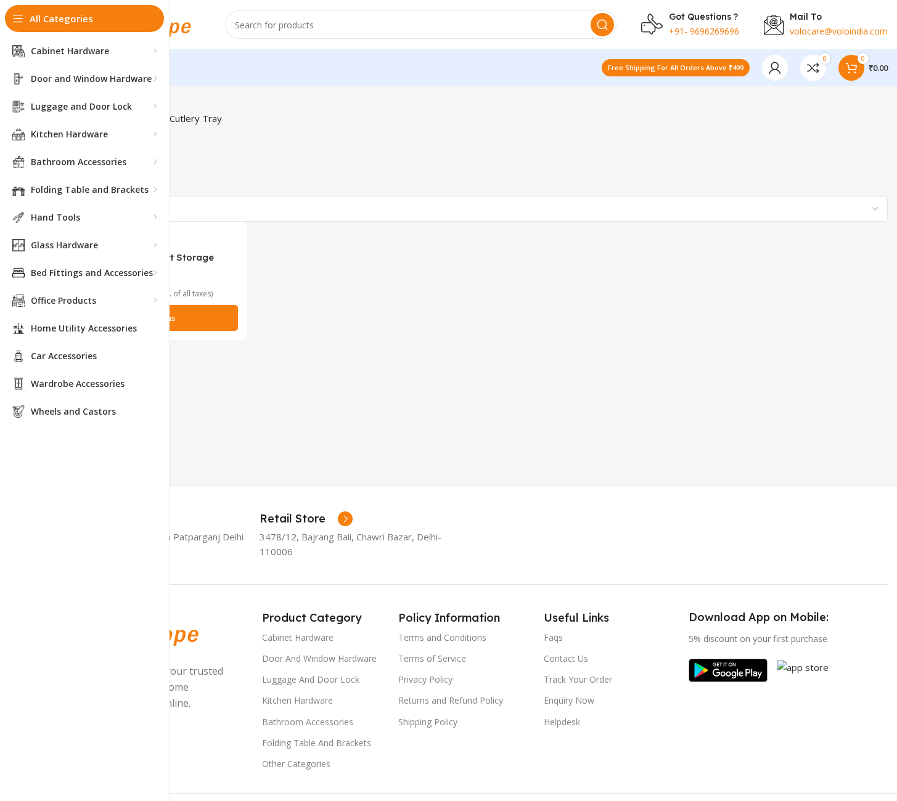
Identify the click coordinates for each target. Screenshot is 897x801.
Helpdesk (562, 722)
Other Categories (296, 764)
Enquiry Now (569, 700)
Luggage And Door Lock (310, 679)
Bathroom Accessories (307, 722)
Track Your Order (578, 679)
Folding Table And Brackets (316, 743)
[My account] (775, 67)
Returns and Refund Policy (450, 700)
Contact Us (566, 658)
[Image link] (728, 669)
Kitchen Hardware (297, 700)
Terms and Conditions (442, 637)
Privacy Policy (425, 679)
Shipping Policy (427, 722)
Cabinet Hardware (298, 637)
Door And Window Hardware (319, 658)
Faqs (553, 637)
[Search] (602, 24)
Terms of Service (432, 658)
